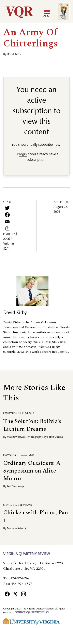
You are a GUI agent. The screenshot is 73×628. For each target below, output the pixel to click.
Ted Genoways (15, 486)
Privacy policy (40, 612)
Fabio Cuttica (55, 437)
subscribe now (49, 145)
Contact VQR (22, 612)
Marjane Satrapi (16, 528)
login (23, 154)
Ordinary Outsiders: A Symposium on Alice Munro (31, 471)
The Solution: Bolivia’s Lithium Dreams (32, 425)
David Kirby (14, 54)
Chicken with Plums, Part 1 (36, 516)
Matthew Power (16, 437)
